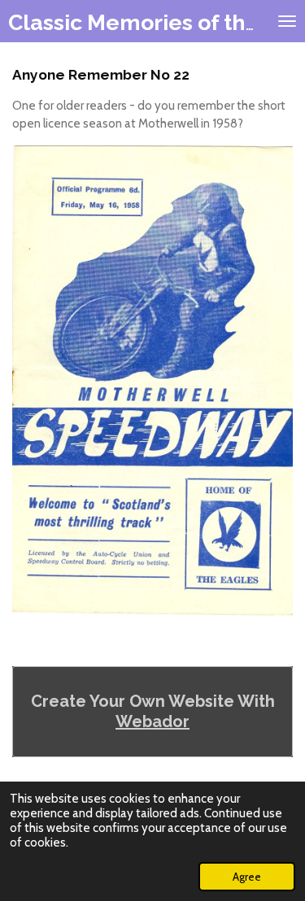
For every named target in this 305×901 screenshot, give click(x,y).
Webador (152, 721)
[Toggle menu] (287, 21)
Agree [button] (247, 876)
